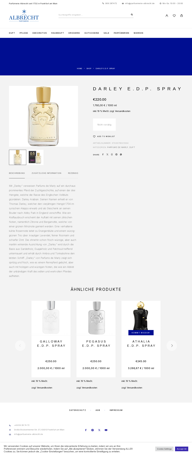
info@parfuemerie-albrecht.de (140, 3)
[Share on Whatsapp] (121, 155)
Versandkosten (122, 111)
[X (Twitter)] (99, 430)
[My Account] (167, 15)
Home (79, 68)
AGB (98, 410)
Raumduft (57, 33)
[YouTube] (106, 430)
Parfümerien (121, 33)
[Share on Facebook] (103, 155)
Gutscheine (91, 33)
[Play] (17, 157)
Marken (138, 33)
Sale (106, 33)
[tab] (17, 175)
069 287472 (111, 3)
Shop (89, 68)
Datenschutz (77, 410)
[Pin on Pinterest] (116, 155)
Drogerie (74, 33)
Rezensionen (75, 173)
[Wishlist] (174, 16)
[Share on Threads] (112, 155)
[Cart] (181, 16)
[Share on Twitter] (107, 155)
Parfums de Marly (117, 147)
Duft (12, 33)
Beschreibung (17, 173)
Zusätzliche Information (46, 173)
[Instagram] (92, 430)
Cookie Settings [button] (164, 449)
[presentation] (20, 345)
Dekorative (40, 33)
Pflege (24, 33)
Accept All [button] (181, 449)
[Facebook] (85, 430)
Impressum (116, 410)
